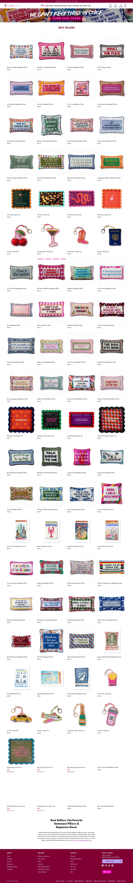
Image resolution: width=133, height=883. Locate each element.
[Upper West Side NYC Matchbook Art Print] (111, 640)
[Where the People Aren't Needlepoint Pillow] (111, 567)
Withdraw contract (107, 871)
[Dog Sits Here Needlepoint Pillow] (111, 346)
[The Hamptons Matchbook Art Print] (81, 677)
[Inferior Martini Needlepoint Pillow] (111, 125)
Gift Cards (73, 869)
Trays (72, 861)
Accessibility (111, 881)
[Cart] (125, 5)
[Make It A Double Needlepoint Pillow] (21, 162)
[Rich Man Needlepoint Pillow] (111, 493)
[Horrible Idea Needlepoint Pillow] (21, 125)
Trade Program (79, 881)
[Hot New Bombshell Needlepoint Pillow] (51, 272)
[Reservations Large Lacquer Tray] (81, 751)
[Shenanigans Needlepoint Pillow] (81, 640)
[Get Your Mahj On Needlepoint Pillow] (111, 751)
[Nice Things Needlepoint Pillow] (81, 493)
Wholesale (10, 869)
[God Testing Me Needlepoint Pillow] (111, 88)
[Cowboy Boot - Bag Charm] (81, 235)
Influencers (10, 864)
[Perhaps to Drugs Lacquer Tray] (51, 419)
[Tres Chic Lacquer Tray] (51, 198)
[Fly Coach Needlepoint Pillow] (81, 51)
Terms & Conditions (100, 881)
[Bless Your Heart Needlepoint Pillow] (51, 125)
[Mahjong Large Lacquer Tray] (21, 419)
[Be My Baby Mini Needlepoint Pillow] (21, 456)
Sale (72, 872)
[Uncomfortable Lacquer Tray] (81, 419)
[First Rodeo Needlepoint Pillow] (21, 346)
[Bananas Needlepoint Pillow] (81, 309)
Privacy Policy (121, 881)
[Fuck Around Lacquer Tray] (81, 198)
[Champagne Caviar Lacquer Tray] (51, 790)
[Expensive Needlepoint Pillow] (51, 567)
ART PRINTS (76, 6)
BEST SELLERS (49, 6)
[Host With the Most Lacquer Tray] (21, 790)
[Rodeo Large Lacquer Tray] (21, 751)
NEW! (43, 6)
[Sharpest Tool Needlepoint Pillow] (21, 604)
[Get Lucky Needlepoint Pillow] (111, 790)
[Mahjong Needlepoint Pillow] (81, 272)
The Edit (9, 861)
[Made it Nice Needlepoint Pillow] (51, 346)
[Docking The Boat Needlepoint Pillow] (21, 51)
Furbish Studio (14, 881)
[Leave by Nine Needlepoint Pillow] (81, 456)
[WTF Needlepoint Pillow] (111, 51)
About (8, 856)
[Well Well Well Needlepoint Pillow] (51, 162)
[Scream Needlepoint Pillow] (21, 493)
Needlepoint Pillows (76, 859)
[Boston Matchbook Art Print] (51, 530)
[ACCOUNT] (121, 5)
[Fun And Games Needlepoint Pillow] (21, 567)
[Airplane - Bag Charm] (51, 714)
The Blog (9, 859)
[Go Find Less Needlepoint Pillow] (111, 272)
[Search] (110, 5)
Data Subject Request (44, 867)
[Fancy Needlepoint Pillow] (51, 309)
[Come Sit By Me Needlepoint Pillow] (81, 125)
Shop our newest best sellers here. (82, 840)
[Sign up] (120, 861)
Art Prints (73, 867)
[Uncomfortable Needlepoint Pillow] (21, 88)
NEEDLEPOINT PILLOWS (60, 6)
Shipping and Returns (44, 856)
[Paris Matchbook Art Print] (21, 677)
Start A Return (60, 881)
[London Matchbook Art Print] (111, 530)
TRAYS (70, 6)
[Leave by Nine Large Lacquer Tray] (111, 419)
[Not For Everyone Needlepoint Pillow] (21, 640)
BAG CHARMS (83, 6)
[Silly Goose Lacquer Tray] (111, 198)
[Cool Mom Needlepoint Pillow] (111, 309)
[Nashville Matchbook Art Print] (81, 530)
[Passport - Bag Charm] (111, 235)
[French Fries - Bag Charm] (111, 677)
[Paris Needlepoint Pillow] (21, 309)
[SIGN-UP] (115, 5)
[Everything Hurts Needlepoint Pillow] (51, 604)
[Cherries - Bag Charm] (21, 235)
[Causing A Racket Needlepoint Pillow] (51, 493)
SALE (89, 6)
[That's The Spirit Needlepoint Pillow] (21, 272)
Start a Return (41, 859)
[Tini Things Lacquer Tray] (21, 198)
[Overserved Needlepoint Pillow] (111, 456)
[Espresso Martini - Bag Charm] (51, 235)
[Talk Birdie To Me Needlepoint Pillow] (51, 456)
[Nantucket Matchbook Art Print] (51, 677)
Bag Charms (74, 864)
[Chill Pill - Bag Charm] (111, 714)
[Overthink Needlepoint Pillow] (51, 640)
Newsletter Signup (12, 867)
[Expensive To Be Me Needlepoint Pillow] (111, 383)
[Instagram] (106, 865)
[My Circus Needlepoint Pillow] (81, 88)
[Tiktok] (109, 865)
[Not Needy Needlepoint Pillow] (81, 604)
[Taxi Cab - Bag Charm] (21, 714)
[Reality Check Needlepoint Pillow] (51, 383)
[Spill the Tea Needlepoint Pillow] (81, 567)
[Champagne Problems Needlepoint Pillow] (111, 162)
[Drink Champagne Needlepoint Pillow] (21, 383)
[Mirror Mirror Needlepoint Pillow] (81, 346)
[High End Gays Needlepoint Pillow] (81, 790)
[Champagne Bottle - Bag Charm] (81, 714)
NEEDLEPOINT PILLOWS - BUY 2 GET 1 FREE (66, 1)
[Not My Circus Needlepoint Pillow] (51, 51)
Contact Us (41, 864)
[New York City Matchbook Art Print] (21, 530)
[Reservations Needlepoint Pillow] (81, 162)
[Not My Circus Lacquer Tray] (51, 751)
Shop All (73, 856)
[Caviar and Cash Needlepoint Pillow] (81, 383)
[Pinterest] (112, 865)
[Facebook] (103, 865)
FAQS (39, 861)
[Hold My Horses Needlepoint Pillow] (111, 604)
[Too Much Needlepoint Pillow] (51, 88)
